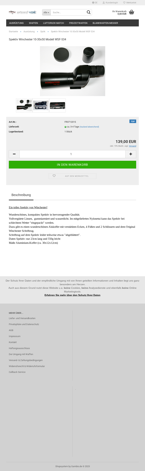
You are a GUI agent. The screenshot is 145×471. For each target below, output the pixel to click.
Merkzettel (130, 2)
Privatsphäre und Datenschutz (24, 324)
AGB (11, 330)
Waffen (33, 23)
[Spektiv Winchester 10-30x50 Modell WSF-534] (72, 71)
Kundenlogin (111, 2)
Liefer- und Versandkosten (22, 318)
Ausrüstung (16, 23)
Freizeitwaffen (78, 23)
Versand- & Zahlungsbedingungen (26, 360)
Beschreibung (21, 195)
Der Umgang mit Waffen (21, 354)
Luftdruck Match (53, 23)
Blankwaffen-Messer (105, 23)
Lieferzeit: (14, 126)
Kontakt (13, 342)
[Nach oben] (135, 466)
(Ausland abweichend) (89, 127)
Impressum (14, 336)
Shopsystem (61, 466)
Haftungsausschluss (19, 348)
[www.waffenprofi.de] (23, 12)
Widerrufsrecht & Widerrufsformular (27, 366)
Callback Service (17, 372)
